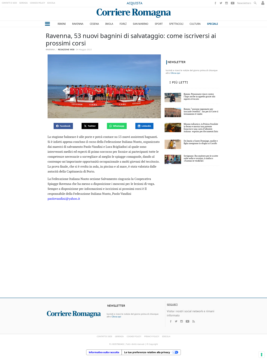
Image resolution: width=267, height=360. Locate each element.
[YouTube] (233, 3)
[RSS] (193, 321)
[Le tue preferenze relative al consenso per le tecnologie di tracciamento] (262, 355)
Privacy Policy (151, 336)
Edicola (166, 336)
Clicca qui (175, 73)
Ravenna (50, 49)
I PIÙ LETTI (179, 82)
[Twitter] (220, 3)
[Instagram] (226, 3)
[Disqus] (133, 250)
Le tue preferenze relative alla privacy (147, 352)
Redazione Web (65, 50)
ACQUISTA (134, 3)
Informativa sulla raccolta (104, 352)
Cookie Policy (134, 336)
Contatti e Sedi (104, 336)
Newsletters (244, 3)
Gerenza (119, 336)
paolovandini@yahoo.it (64, 199)
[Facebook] (215, 3)
